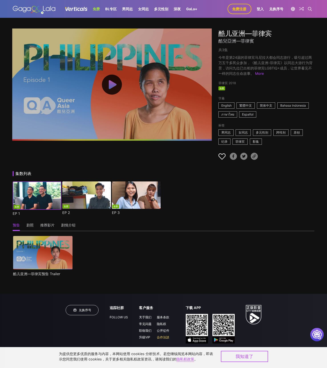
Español (247, 114)
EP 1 (16, 213)
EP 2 (66, 212)
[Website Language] (293, 9)
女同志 (143, 9)
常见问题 (145, 324)
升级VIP (144, 337)
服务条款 (163, 317)
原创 (297, 132)
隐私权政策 (185, 359)
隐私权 (161, 324)
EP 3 (116, 212)
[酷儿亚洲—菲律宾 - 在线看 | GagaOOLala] (34, 9)
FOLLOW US (119, 317)
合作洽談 (163, 337)
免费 (96, 9)
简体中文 (266, 105)
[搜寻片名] (310, 9)
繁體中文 (245, 105)
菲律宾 (240, 141)
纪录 (224, 141)
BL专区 (111, 9)
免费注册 (239, 9)
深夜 (177, 9)
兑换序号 (276, 9)
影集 (256, 141)
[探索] (301, 9)
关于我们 (145, 317)
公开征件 (163, 330)
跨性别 (281, 132)
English (226, 105)
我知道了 (244, 356)
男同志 (127, 9)
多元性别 (161, 9)
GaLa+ (191, 9)
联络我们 (145, 330)
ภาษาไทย (227, 114)
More (259, 73)
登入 (260, 9)
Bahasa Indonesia (293, 105)
